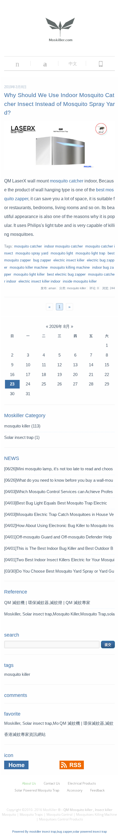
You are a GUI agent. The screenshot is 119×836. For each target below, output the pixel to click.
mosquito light (62, 253)
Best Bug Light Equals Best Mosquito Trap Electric (55, 503)
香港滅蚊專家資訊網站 (25, 734)
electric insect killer (68, 260)
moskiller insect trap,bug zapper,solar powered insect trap (68, 831)
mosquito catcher (66, 181)
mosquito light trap (90, 253)
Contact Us (52, 783)
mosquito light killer (29, 274)
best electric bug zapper (66, 274)
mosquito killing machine (70, 267)
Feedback (97, 790)
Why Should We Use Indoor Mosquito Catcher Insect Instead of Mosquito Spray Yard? (59, 104)
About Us (29, 783)
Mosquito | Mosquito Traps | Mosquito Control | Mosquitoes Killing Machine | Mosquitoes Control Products (59, 817)
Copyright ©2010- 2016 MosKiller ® (34, 809)
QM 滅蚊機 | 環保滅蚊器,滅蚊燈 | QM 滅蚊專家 (47, 602)
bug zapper (42, 260)
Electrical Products (82, 783)
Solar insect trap (22, 437)
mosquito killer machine (29, 267)
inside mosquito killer (80, 281)
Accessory (74, 790)
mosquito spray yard (31, 253)
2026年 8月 (59, 326)
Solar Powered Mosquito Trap (37, 790)
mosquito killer (22, 426)
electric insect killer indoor (39, 281)
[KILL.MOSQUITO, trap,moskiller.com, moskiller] (100, 63)
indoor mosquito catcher (63, 246)
